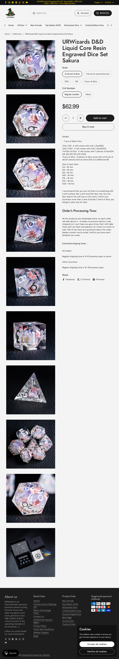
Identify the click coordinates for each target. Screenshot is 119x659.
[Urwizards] (10, 13)
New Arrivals (68, 601)
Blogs (35, 636)
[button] (103, 13)
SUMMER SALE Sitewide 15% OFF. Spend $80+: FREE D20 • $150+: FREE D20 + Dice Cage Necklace (59, 2)
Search (36, 601)
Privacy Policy (39, 626)
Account (85, 13)
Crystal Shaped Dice (71, 614)
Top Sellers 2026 (70, 604)
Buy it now (88, 126)
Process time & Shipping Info (44, 605)
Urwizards (26, 655)
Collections (17, 34)
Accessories (68, 621)
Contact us (38, 616)
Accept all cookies (97, 644)
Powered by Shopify (40, 655)
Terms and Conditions (43, 629)
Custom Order (69, 624)
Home (7, 34)
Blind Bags (67, 617)
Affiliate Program (41, 632)
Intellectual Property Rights (42, 621)
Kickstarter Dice (69, 607)
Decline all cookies (97, 651)
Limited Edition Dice (71, 611)
